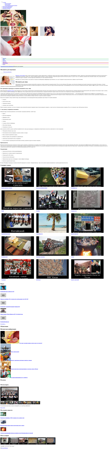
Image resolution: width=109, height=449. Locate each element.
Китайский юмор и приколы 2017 (7, 291)
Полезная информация (7, 7)
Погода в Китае (8, 3)
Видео (4, 64)
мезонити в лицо (10, 90)
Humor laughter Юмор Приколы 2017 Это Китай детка (11, 314)
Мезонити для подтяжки (20, 75)
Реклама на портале (6, 8)
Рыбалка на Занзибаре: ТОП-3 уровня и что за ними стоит (12, 417)
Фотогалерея (5, 63)
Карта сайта (2, 407)
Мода (4, 59)
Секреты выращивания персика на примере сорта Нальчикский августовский (16, 433)
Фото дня (4, 61)
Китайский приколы (4, 321)
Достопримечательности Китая (11, 5)
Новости (4, 58)
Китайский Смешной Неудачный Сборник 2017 (10, 306)
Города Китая (7, 4)
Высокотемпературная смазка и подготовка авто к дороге (12, 425)
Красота (4, 60)
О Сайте (4, 2)
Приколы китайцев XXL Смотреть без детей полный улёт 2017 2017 (14, 299)
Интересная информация (7, 6)
